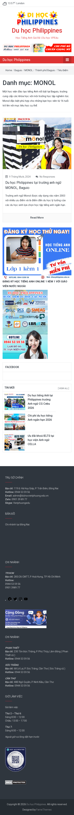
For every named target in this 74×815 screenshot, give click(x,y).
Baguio (18, 70)
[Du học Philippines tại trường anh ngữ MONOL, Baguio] (37, 143)
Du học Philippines (37, 30)
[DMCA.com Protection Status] (15, 782)
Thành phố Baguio (45, 70)
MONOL (28, 70)
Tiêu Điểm (62, 70)
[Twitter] (15, 599)
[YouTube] (26, 599)
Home (9, 70)
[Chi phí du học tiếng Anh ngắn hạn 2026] (14, 421)
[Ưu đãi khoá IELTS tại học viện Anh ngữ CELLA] (14, 442)
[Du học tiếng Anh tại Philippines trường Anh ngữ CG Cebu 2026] (14, 401)
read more (37, 217)
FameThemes (44, 809)
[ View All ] (63, 388)
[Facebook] (10, 599)
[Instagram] (20, 599)
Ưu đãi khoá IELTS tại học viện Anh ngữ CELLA (41, 440)
